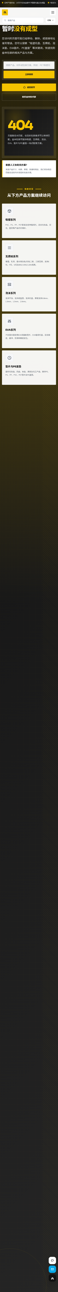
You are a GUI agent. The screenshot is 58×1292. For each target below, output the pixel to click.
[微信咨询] (52, 1260)
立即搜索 (29, 74)
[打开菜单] (53, 12)
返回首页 (31, 87)
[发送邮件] (52, 1269)
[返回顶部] (52, 1278)
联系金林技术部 (29, 96)
